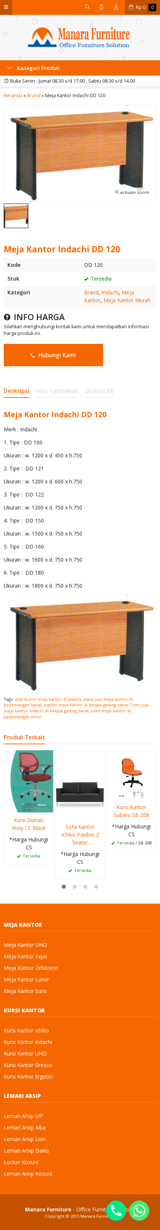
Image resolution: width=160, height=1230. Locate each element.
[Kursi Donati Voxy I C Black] (28, 780)
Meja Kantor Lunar (26, 979)
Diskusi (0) (100, 391)
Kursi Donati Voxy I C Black (29, 824)
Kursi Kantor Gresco (28, 1064)
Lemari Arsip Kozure (28, 1173)
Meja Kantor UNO (25, 944)
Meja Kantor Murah (127, 300)
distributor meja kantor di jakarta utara (54, 699)
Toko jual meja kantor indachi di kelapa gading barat (76, 707)
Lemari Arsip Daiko (26, 1150)
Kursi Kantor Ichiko (26, 1030)
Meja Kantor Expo (25, 956)
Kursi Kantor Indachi (28, 1041)
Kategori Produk (38, 67)
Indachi (110, 292)
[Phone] (116, 1211)
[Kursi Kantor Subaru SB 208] (131, 774)
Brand (91, 292)
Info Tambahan (57, 391)
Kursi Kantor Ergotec (29, 1076)
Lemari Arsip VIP (23, 1115)
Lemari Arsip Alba (25, 1127)
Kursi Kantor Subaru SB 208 (131, 811)
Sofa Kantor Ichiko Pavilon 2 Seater (80, 834)
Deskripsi (16, 391)
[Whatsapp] (139, 1211)
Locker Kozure (21, 1162)
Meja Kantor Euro (25, 990)
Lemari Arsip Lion (25, 1139)
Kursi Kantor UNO (25, 1053)
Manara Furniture (97, 1216)
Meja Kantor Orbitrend (31, 967)
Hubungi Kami (56, 355)
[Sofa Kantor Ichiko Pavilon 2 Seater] (80, 783)
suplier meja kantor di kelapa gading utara (86, 704)
